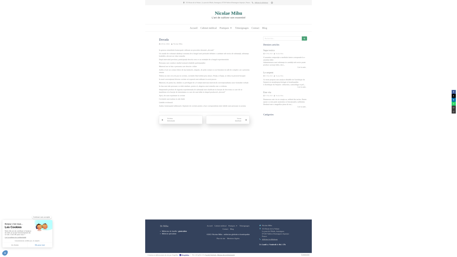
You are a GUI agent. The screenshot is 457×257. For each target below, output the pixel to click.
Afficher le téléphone (261, 2)
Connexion (305, 255)
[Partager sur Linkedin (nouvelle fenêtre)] (454, 100)
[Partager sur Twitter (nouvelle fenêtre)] (454, 96)
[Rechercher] (304, 38)
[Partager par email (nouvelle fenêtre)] (454, 108)
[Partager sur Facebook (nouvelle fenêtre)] (454, 92)
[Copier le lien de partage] (454, 112)
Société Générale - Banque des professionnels (220, 255)
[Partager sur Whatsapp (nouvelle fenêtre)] (454, 104)
